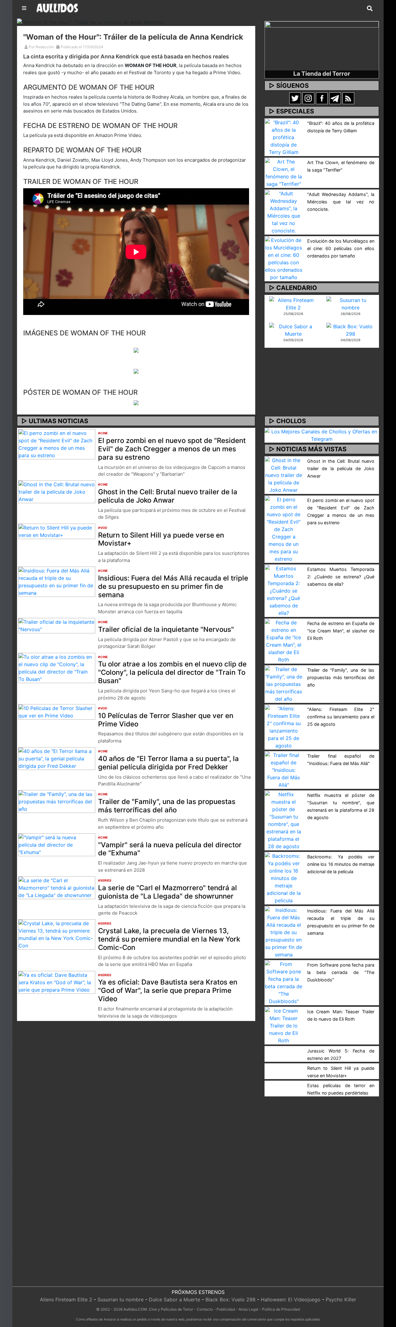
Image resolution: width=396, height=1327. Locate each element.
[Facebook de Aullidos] (322, 98)
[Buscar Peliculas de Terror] (369, 8)
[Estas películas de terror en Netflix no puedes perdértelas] (284, 1084)
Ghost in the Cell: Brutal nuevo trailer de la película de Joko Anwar (167, 495)
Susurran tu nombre (120, 1299)
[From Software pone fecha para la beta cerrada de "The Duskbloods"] (284, 982)
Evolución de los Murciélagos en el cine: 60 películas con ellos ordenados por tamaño (340, 248)
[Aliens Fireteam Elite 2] (293, 303)
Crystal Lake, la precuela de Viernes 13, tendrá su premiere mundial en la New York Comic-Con (169, 938)
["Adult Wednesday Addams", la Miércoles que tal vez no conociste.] (284, 211)
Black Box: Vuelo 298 (230, 1299)
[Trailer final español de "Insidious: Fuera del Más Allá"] (284, 769)
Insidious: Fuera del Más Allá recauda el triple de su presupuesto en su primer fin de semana (173, 586)
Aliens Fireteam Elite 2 (66, 1299)
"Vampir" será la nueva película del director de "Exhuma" (170, 848)
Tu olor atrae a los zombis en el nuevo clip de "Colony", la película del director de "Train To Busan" (172, 672)
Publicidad (226, 1309)
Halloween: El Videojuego (291, 1299)
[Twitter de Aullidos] (295, 98)
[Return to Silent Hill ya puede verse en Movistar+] (56, 531)
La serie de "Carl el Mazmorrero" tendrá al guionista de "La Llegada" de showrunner (167, 891)
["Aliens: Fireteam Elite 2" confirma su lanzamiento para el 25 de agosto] (284, 726)
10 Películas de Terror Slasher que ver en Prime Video (165, 719)
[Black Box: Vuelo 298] (350, 329)
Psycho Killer (341, 1299)
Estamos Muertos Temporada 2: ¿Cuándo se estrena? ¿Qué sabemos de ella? (340, 577)
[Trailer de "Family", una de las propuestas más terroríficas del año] (56, 801)
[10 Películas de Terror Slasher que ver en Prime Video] (56, 711)
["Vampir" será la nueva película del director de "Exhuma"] (56, 844)
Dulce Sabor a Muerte (174, 1299)
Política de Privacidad (281, 1309)
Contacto (205, 1309)
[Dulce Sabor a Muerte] (293, 329)
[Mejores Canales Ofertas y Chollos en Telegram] (322, 435)
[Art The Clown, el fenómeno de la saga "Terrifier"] (284, 172)
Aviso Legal (248, 1309)
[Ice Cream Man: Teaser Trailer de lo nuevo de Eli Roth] (284, 1025)
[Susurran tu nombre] (350, 303)
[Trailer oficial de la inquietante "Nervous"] (56, 625)
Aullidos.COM (135, 1309)
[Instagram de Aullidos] (308, 98)
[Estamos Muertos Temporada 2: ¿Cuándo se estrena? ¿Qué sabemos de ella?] (284, 590)
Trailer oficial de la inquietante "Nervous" (166, 629)
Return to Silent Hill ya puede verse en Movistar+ (161, 539)
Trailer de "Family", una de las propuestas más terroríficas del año (166, 805)
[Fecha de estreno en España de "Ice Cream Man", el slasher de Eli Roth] (284, 640)
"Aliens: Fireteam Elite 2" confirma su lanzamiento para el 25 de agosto (340, 717)
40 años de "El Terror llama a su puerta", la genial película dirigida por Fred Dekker (168, 762)
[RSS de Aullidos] (348, 98)
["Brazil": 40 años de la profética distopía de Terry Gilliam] (284, 137)
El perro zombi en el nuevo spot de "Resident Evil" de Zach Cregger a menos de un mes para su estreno (172, 448)
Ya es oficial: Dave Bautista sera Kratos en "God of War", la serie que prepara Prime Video (167, 990)
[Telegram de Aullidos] (335, 98)
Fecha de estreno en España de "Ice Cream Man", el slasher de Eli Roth (340, 631)
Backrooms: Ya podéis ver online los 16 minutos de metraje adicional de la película (340, 864)
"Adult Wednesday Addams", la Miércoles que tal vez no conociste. (340, 202)
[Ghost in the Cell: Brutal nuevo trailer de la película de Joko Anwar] (56, 491)
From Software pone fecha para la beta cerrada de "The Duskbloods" (340, 972)
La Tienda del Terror (321, 73)
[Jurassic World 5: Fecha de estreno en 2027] (284, 1050)
